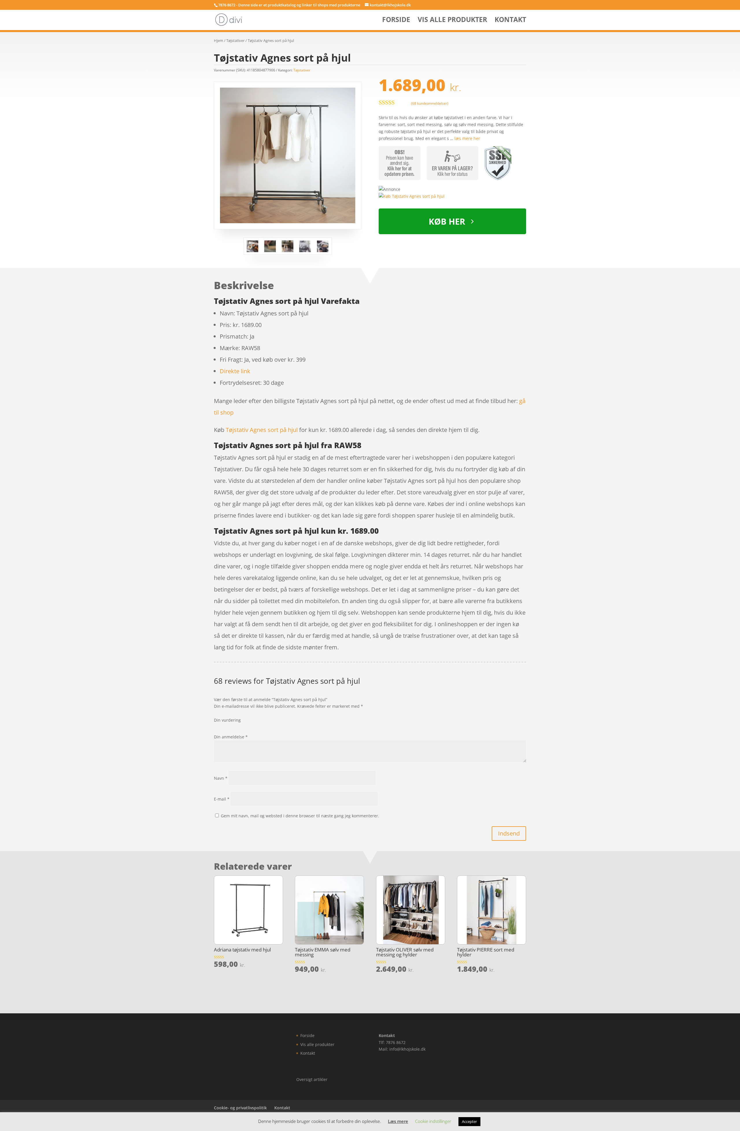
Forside (396, 20)
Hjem (218, 40)
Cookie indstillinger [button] (433, 1121)
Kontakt (510, 20)
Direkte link (235, 371)
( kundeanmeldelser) (429, 103)
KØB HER (447, 221)
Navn (220, 778)
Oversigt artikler (312, 1079)
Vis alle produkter (452, 20)
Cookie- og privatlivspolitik (240, 1107)
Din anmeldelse (231, 737)
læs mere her (467, 138)
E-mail (222, 799)
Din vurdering (227, 720)
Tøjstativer (235, 40)
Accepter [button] (469, 1121)
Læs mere (398, 1121)
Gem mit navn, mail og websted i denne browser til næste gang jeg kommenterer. (300, 815)
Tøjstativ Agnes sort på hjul (262, 430)
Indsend (509, 833)
